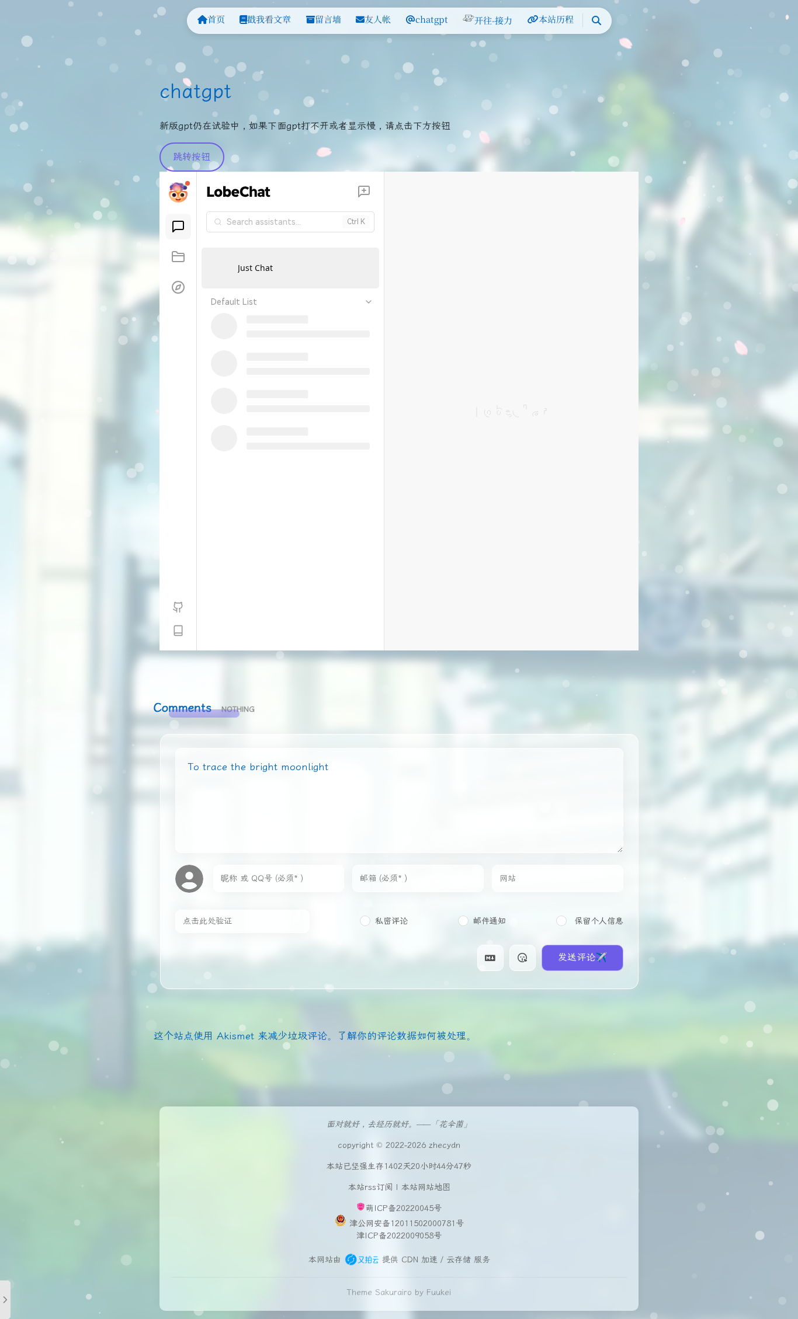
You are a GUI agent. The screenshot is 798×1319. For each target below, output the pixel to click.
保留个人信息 (597, 921)
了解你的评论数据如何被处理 (401, 1036)
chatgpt (431, 19)
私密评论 (391, 921)
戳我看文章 (269, 19)
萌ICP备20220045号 (404, 1208)
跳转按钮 (191, 156)
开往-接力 (493, 20)
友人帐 (378, 19)
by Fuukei (433, 1292)
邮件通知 (489, 921)
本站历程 (556, 19)
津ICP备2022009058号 (399, 1236)
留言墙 (328, 19)
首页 (216, 19)
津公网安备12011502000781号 (406, 1223)
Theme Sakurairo (379, 1292)
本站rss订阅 (370, 1187)
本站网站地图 (425, 1187)
